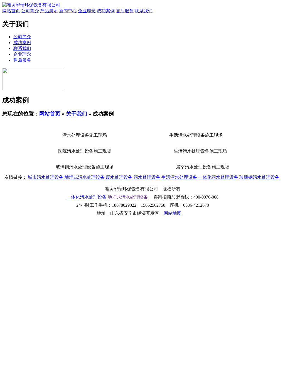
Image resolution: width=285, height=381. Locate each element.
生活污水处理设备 (179, 177)
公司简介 (30, 10)
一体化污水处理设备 (218, 177)
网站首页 (11, 10)
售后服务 (125, 10)
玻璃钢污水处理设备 (259, 177)
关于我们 (76, 114)
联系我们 (144, 10)
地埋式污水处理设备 (85, 177)
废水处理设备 (119, 177)
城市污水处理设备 (45, 177)
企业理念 (87, 10)
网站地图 (172, 213)
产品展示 (49, 10)
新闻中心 (68, 10)
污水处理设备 (147, 177)
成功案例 (106, 10)
